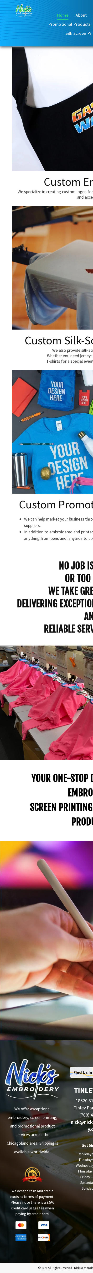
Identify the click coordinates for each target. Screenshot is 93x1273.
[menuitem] (62, 15)
